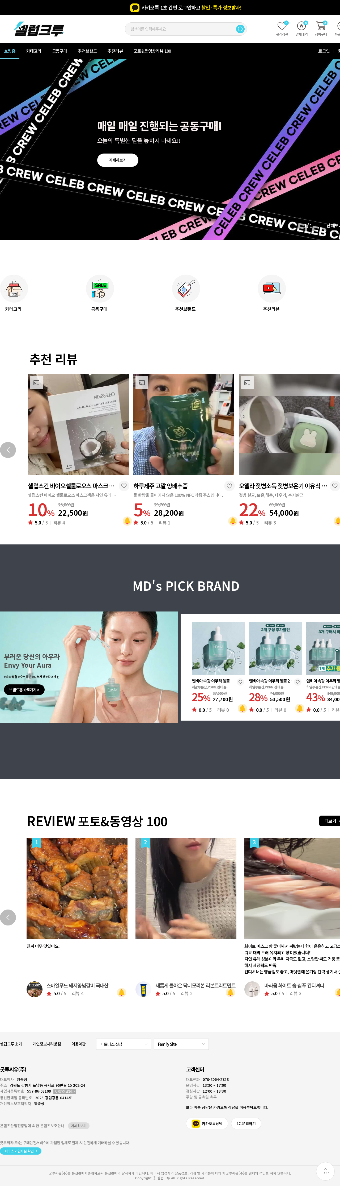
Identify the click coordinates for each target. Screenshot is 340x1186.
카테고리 (33, 51)
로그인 (324, 51)
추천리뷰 (115, 51)
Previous (8, 450)
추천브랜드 (87, 51)
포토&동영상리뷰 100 (152, 51)
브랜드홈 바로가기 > (24, 689)
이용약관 (78, 1044)
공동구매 (59, 51)
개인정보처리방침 (47, 1044)
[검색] (240, 29)
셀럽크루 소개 (11, 1044)
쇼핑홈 (9, 51)
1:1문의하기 (246, 1123)
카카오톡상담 (212, 1123)
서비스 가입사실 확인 (19, 1151)
